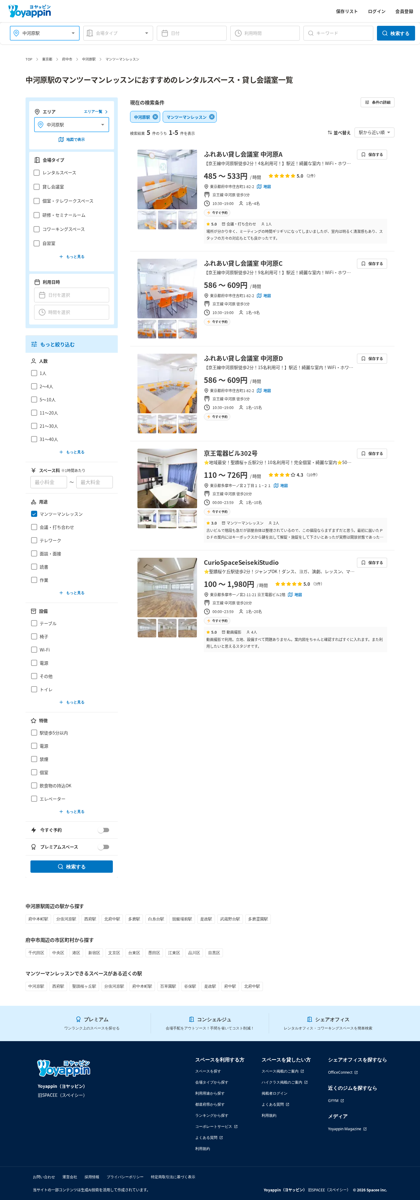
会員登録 (404, 11)
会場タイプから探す (211, 1082)
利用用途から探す (210, 1093)
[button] (70, 173)
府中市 (67, 59)
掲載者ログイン (274, 1093)
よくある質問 (206, 1137)
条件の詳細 (381, 102)
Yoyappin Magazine (344, 1128)
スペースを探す (208, 1071)
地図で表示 (75, 139)
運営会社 (69, 1176)
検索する (400, 33)
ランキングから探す (211, 1115)
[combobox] (41, 33)
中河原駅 (89, 59)
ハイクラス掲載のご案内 (282, 1082)
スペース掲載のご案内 (280, 1071)
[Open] (73, 33)
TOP (29, 59)
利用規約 (202, 1148)
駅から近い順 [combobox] (372, 132)
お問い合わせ (44, 1176)
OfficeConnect (340, 1072)
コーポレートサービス (213, 1126)
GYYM (333, 1100)
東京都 (47, 59)
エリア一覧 (93, 111)
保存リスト (347, 11)
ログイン (377, 11)
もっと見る (75, 256)
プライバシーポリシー (125, 1176)
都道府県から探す (210, 1104)
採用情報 (92, 1176)
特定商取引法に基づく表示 (173, 1176)
